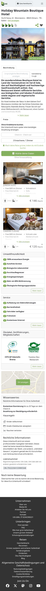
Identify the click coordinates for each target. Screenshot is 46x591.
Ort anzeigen (13, 20)
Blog (23, 558)
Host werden (23, 525)
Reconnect (23, 545)
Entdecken (23, 553)
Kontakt (23, 514)
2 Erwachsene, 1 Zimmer (23, 140)
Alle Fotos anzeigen (36, 58)
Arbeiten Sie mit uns (23, 509)
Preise (5, 119)
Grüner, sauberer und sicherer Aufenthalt (23, 548)
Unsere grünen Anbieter (23, 532)
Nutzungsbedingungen (23, 569)
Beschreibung (8, 68)
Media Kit (23, 507)
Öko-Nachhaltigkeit (23, 556)
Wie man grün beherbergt (23, 530)
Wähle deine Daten (24, 153)
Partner (23, 512)
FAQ (23, 527)
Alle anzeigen (24, 196)
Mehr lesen (24, 115)
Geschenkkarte (25, 3)
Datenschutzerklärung (23, 571)
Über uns (23, 504)
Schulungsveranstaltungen (23, 535)
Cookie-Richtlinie (23, 574)
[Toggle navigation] (42, 3)
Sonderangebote (23, 551)
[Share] (37, 26)
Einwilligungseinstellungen (23, 576)
